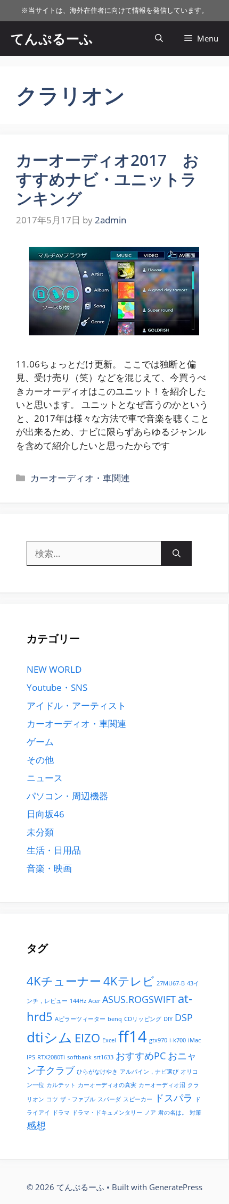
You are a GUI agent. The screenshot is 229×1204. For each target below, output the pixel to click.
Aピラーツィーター (80, 1019)
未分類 (40, 832)
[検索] (176, 553)
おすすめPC (141, 1055)
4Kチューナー (64, 981)
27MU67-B (171, 983)
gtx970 (158, 1040)
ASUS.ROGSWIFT (139, 999)
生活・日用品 (54, 850)
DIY (168, 1019)
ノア (150, 1112)
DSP (184, 1017)
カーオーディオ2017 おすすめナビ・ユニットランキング (107, 179)
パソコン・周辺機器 (67, 796)
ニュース (45, 778)
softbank (79, 1057)
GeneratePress (175, 1187)
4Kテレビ (128, 981)
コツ (52, 1099)
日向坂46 (45, 814)
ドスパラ (173, 1097)
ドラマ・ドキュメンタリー (107, 1112)
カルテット (61, 1085)
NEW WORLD (54, 669)
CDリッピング (142, 1019)
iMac (194, 1040)
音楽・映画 (49, 868)
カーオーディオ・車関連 (80, 478)
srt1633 (103, 1057)
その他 (40, 760)
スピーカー (137, 1099)
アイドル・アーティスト (76, 705)
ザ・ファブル (77, 1099)
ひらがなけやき (97, 1071)
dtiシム (49, 1037)
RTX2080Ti (51, 1057)
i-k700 (177, 1040)
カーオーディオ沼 (161, 1085)
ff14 (132, 1036)
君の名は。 (172, 1112)
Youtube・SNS (57, 687)
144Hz (78, 1001)
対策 (195, 1112)
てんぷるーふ (52, 38)
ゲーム (40, 741)
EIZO (87, 1038)
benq (115, 1019)
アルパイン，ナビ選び (149, 1071)
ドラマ (61, 1112)
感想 (36, 1125)
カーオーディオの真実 (107, 1085)
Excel (109, 1040)
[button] (159, 38)
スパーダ (109, 1099)
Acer (94, 1001)
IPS (31, 1057)
